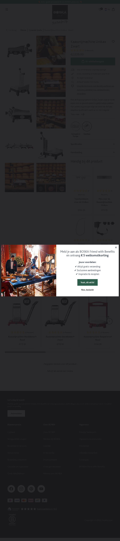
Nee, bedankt (87, 290)
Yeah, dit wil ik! (87, 282)
